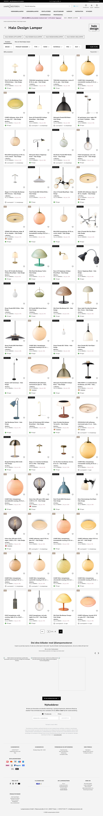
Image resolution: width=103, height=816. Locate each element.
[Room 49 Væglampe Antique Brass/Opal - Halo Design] (63, 263)
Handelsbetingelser (63, 786)
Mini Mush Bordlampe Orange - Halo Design (62, 616)
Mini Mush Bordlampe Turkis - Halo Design (38, 272)
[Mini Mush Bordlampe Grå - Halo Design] (63, 300)
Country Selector (63, 789)
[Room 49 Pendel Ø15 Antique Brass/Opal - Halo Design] (39, 110)
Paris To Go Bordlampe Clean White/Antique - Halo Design (13, 81)
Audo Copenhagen (15, 796)
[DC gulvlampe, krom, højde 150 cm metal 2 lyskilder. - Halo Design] (88, 110)
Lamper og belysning (8, 21)
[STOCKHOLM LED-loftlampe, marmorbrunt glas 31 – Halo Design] (39, 376)
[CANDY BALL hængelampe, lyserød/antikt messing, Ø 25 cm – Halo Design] (63, 532)
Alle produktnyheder (15, 802)
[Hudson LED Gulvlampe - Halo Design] (15, 376)
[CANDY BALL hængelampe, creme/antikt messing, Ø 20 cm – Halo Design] (88, 570)
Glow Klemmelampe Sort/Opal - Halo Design (87, 500)
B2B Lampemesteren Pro (88, 788)
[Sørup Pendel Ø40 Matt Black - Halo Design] (15, 338)
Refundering (63, 752)
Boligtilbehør (15, 801)
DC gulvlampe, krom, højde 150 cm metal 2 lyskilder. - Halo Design (87, 118)
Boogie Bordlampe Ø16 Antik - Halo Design (14, 462)
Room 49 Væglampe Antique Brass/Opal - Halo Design (62, 272)
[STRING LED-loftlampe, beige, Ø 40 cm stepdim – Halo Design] (15, 225)
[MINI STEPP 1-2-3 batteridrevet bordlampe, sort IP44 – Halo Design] (88, 376)
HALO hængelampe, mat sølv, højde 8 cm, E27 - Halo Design (38, 616)
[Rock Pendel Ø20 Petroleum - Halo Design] (63, 492)
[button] (24, 75)
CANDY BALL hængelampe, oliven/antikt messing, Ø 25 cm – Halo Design (63, 579)
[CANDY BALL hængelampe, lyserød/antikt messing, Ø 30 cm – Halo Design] (15, 492)
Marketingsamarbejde (88, 789)
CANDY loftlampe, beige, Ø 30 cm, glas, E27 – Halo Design (88, 539)
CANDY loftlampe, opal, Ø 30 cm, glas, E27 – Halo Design (39, 539)
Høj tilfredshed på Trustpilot (17, 1)
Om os (63, 783)
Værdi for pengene (15, 799)
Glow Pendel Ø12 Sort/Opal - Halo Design (86, 346)
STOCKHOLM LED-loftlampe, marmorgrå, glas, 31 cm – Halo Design (87, 423)
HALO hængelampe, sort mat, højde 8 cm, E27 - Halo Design (87, 155)
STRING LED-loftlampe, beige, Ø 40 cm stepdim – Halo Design (14, 232)
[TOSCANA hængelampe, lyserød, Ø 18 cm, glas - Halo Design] (39, 72)
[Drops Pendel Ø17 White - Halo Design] (63, 338)
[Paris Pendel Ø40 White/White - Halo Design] (39, 185)
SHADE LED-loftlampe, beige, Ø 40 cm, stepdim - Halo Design (87, 193)
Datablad (82, 199)
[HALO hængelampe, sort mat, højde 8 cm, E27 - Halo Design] (88, 147)
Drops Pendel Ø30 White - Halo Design (14, 309)
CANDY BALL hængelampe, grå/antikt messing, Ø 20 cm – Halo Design (13, 579)
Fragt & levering (63, 749)
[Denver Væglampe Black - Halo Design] (88, 263)
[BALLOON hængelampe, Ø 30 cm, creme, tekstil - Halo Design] (63, 225)
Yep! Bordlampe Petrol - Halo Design (13, 423)
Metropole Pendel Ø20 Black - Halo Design (62, 118)
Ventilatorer (46, 11)
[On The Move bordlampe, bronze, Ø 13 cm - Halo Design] (63, 454)
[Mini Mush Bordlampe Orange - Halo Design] (63, 608)
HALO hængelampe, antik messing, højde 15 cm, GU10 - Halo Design (13, 616)
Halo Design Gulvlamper (33, 37)
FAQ (15, 752)
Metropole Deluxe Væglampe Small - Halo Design (37, 155)
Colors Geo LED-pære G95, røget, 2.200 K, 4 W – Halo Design (39, 500)
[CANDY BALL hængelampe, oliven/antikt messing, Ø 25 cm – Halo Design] (63, 570)
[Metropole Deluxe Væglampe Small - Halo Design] (39, 147)
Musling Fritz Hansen (15, 798)
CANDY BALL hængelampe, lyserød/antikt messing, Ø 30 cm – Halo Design (15, 500)
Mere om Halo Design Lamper (22, 41)
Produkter (7, 41)
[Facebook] (10, 783)
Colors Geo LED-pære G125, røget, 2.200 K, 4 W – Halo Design (15, 539)
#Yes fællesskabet (88, 783)
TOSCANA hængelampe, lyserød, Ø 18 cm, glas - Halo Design (39, 81)
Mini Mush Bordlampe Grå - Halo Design (63, 309)
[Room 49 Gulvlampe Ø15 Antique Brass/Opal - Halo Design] (39, 416)
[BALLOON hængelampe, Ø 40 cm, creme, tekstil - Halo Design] (15, 147)
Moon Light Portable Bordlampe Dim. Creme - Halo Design (87, 309)
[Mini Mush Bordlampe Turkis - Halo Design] (39, 263)
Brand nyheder (88, 786)
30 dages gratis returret (88, 751)
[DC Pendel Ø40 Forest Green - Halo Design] (39, 300)
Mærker (15, 21)
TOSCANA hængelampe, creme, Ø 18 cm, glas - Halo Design (63, 81)
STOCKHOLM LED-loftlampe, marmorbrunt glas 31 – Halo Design (37, 383)
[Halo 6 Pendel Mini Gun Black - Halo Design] (88, 225)
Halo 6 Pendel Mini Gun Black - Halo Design (87, 232)
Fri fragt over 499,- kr (87, 752)
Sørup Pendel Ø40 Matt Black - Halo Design (14, 346)
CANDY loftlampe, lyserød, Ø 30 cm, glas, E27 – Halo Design (87, 616)
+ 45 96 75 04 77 (15, 749)
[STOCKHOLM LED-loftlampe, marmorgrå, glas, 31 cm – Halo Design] (88, 416)
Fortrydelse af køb (64, 754)
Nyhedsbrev (87, 749)
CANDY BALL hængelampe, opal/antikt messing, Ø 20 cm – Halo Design (38, 579)
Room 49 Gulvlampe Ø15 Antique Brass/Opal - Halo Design (39, 423)
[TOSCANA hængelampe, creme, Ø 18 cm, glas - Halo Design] (63, 72)
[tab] (8, 47)
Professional (58, 15)
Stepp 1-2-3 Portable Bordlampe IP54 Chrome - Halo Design (14, 193)
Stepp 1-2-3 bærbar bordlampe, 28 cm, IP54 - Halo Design (38, 462)
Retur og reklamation (63, 751)
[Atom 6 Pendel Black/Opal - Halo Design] (63, 185)
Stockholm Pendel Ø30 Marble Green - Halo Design (62, 155)
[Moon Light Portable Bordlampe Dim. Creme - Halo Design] (88, 300)
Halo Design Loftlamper (13, 37)
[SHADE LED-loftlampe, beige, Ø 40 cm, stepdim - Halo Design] (88, 185)
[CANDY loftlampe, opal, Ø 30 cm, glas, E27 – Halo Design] (39, 532)
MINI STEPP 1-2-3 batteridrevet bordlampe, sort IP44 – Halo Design (87, 383)
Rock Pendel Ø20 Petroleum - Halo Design (62, 500)
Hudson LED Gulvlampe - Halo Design (14, 383)
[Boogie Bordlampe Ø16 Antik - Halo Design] (15, 454)
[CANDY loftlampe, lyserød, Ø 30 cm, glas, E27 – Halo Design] (88, 608)
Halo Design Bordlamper (54, 37)
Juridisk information (63, 785)
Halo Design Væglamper (75, 37)
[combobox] (47, 6)
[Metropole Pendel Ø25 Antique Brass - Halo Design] (63, 376)
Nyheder (89, 11)
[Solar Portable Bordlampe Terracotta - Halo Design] (63, 416)
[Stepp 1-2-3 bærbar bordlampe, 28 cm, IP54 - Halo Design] (39, 454)
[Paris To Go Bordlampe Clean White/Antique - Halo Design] (15, 72)
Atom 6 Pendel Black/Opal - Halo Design (63, 193)
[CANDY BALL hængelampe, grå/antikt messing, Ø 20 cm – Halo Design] (15, 570)
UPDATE (71, 18)
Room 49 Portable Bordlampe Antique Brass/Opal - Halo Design (15, 272)
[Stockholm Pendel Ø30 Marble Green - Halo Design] (63, 147)
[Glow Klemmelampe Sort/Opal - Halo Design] (88, 492)
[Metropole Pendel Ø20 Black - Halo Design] (63, 110)
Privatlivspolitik (63, 788)
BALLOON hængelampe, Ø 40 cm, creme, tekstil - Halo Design (15, 155)
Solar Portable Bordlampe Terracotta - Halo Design (61, 423)
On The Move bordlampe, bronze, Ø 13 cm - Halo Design (63, 462)
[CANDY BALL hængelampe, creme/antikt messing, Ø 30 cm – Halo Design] (88, 454)
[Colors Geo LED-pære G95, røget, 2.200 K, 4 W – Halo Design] (39, 492)
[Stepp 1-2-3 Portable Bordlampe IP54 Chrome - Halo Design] (15, 185)
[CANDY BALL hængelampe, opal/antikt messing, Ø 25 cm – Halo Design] (39, 338)
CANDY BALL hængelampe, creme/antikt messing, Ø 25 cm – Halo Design (87, 81)
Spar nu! (58, 18)
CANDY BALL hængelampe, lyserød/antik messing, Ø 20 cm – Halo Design (39, 232)
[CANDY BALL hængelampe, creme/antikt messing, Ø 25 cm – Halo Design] (88, 72)
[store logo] (12, 6)
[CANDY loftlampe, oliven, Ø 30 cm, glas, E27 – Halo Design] (15, 110)
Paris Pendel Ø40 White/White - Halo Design (38, 193)
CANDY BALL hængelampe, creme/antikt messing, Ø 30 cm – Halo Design (87, 462)
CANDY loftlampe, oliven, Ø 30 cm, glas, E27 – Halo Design (14, 118)
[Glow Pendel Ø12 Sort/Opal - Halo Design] (88, 338)
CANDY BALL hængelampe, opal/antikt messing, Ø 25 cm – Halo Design (38, 346)
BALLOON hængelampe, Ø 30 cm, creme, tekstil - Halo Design (63, 232)
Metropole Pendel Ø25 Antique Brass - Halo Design (62, 383)
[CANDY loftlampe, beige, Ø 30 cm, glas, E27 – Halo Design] (88, 532)
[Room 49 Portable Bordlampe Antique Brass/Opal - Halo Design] (15, 263)
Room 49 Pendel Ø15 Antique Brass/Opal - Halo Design (38, 118)
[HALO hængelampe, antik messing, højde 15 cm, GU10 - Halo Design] (15, 608)
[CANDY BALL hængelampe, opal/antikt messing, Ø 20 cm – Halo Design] (39, 570)
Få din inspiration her (50, 698)
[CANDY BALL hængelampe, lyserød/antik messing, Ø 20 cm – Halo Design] (39, 225)
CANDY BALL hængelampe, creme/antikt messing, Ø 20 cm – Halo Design (87, 579)
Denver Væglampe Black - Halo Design (87, 272)
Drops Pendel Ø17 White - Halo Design (62, 346)
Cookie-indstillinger (88, 785)
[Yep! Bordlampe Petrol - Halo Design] (15, 416)
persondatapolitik (58, 734)
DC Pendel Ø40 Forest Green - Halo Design (38, 309)
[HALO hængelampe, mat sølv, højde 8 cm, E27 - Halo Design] (39, 608)
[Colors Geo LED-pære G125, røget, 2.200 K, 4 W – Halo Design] (15, 532)
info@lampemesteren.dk (15, 751)
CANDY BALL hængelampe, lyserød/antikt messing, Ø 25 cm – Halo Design (63, 539)
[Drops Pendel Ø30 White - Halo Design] (15, 300)
